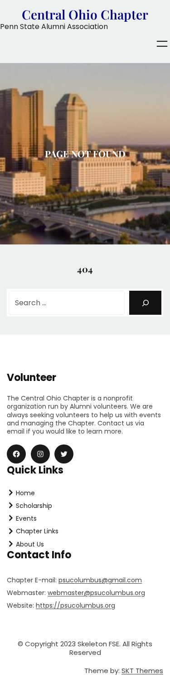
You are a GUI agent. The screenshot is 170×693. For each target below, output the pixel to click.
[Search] (145, 303)
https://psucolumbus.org (75, 605)
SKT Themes (142, 670)
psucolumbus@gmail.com (100, 580)
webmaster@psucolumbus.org (96, 592)
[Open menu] (162, 44)
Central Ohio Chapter (85, 14)
